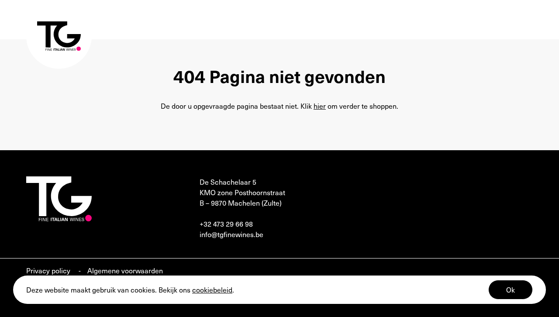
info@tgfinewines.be (231, 234)
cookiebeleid (212, 289)
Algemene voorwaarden (125, 270)
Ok (510, 289)
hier (320, 105)
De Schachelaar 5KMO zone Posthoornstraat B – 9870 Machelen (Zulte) (242, 192)
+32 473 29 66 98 (226, 223)
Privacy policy (49, 270)
